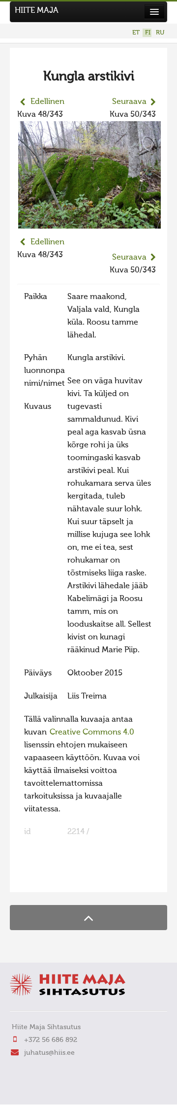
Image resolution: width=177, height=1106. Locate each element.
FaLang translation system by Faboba (52, 878)
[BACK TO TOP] (88, 917)
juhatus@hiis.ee (49, 1052)
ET (136, 33)
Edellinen (47, 102)
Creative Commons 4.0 (92, 733)
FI (147, 33)
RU (160, 33)
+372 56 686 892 (50, 1040)
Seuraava (129, 102)
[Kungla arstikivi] (89, 222)
